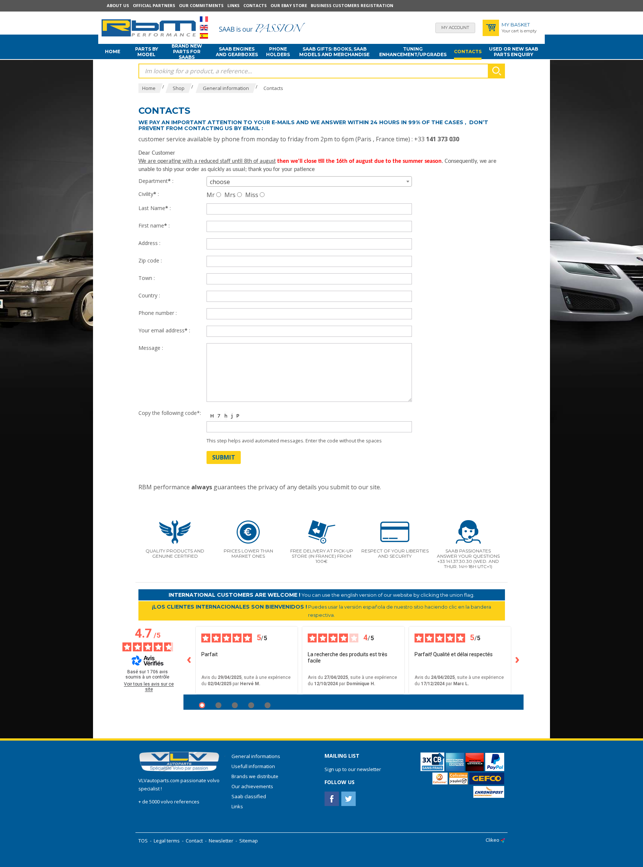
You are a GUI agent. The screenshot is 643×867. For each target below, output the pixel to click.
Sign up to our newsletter (352, 769)
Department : (155, 180)
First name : (154, 225)
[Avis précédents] (189, 660)
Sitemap (248, 840)
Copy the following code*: (169, 412)
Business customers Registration (352, 5)
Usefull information (253, 766)
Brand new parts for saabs (187, 51)
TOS (143, 840)
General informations (255, 756)
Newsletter (221, 840)
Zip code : (150, 260)
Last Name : (154, 208)
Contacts (255, 5)
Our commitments (201, 5)
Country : (149, 295)
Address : (149, 242)
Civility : (148, 193)
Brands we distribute (254, 776)
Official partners (154, 5)
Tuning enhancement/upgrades (413, 51)
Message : (150, 347)
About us (118, 5)
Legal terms (167, 840)
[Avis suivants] (517, 660)
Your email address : (164, 330)
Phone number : (157, 312)
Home (112, 51)
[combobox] (309, 181)
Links (233, 5)
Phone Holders (278, 51)
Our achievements (252, 786)
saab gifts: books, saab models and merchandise (334, 51)
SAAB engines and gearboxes (237, 51)
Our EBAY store (289, 5)
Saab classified (248, 796)
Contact (194, 840)
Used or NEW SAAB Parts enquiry (513, 51)
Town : (146, 277)
